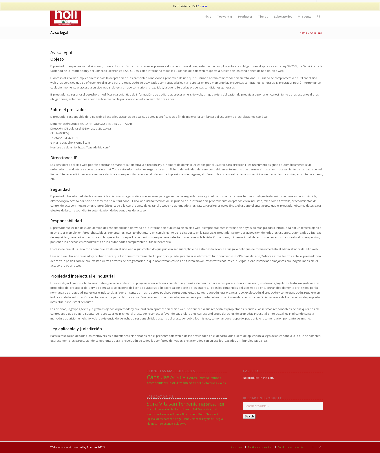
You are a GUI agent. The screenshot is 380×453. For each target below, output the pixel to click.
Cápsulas (158, 377)
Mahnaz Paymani (202, 419)
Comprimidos (209, 377)
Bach (214, 404)
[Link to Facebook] (313, 447)
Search (249, 416)
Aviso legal (59, 32)
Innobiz (152, 414)
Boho (201, 414)
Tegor (204, 404)
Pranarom (165, 419)
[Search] (318, 16)
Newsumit (212, 414)
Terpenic (187, 404)
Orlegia (218, 419)
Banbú (187, 419)
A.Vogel (177, 419)
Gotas (192, 377)
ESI (221, 404)
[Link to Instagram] (319, 447)
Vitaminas (210, 383)
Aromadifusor (156, 383)
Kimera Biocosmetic (185, 414)
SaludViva (180, 423)
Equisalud (153, 419)
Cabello (198, 383)
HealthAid (190, 409)
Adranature (164, 414)
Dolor (171, 383)
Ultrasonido (184, 383)
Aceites (178, 377)
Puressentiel (166, 423)
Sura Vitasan (162, 403)
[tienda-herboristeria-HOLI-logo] (65, 16)
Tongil (151, 409)
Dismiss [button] (202, 6)
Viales (222, 383)
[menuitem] (207, 16)
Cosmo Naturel (207, 409)
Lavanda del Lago (170, 409)
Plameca (152, 423)
